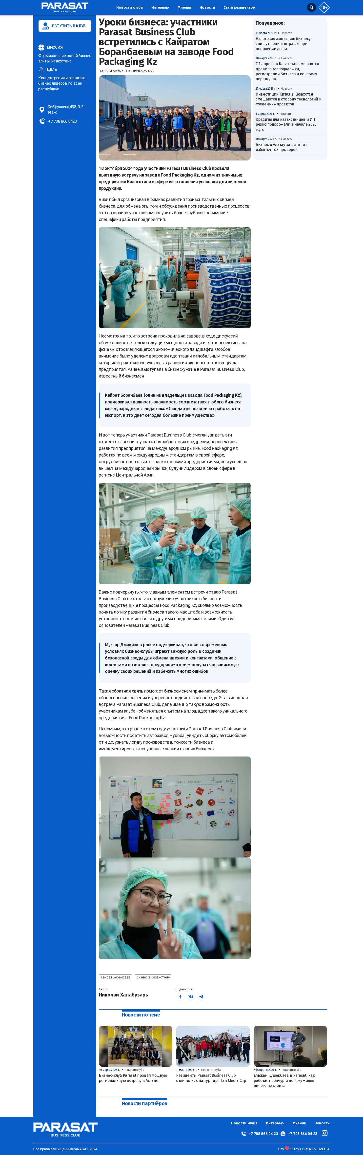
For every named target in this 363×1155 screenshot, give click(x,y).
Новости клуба (129, 7)
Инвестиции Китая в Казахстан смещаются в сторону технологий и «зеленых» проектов (288, 99)
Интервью (160, 7)
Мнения (184, 7)
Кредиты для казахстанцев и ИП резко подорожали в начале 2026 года (286, 124)
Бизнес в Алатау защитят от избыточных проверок (281, 147)
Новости (207, 7)
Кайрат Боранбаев (115, 977)
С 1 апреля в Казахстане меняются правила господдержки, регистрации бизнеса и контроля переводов (287, 71)
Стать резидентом (239, 7)
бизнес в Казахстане (153, 977)
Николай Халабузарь (123, 995)
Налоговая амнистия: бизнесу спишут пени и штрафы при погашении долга (283, 43)
